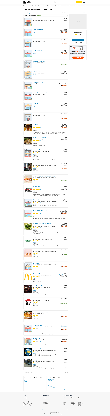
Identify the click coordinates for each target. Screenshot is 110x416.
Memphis (72, 405)
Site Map (44, 401)
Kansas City (72, 401)
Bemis (25, 381)
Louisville (72, 404)
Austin (64, 398)
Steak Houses (43, 211)
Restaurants (35, 7)
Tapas (48, 381)
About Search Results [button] (83, 12)
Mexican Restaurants (44, 201)
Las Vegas (72, 402)
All (32, 12)
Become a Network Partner (28, 403)
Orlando (79, 402)
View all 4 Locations (64, 251)
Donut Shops (49, 380)
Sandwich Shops (49, 275)
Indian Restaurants (50, 379)
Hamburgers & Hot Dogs (45, 326)
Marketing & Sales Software (28, 405)
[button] (84, 2)
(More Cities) (70, 395)
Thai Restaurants (50, 382)
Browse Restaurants (46, 403)
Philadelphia (80, 403)
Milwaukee (80, 398)
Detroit (71, 397)
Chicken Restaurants (52, 177)
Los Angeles (72, 403)
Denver (64, 405)
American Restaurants (44, 126)
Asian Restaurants (44, 226)
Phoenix (79, 404)
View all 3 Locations (64, 177)
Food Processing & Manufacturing (52, 165)
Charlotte (64, 402)
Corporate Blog (26, 401)
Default (65, 12)
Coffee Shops (43, 275)
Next (67, 372)
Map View (27, 12)
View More (65, 389)
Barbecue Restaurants (53, 264)
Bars (41, 139)
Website (34, 21)
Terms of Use (63, 409)
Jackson (30, 7)
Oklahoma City (80, 401)
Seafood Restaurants (52, 350)
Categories (45, 402)
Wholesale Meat (43, 165)
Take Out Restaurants (36, 20)
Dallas (64, 404)
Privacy (41, 409)
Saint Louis (80, 405)
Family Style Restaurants (45, 20)
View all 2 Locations (64, 187)
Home (24, 7)
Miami (79, 397)
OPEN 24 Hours (40, 15)
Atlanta (64, 397)
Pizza (42, 188)
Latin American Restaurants (53, 201)
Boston (64, 401)
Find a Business (46, 398)
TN (27, 7)
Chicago (64, 403)
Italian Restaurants (50, 385)
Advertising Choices (26, 402)
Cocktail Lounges (52, 126)
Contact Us (25, 398)
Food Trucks (49, 384)
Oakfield (25, 380)
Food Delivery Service (44, 177)
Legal (68, 409)
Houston (71, 398)
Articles (44, 397)
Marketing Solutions (26, 404)
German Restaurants (51, 387)
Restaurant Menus (44, 151)
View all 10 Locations (63, 274)
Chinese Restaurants (51, 226)
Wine (44, 313)
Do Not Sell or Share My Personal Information (52, 409)
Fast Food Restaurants (52, 251)
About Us (25, 397)
